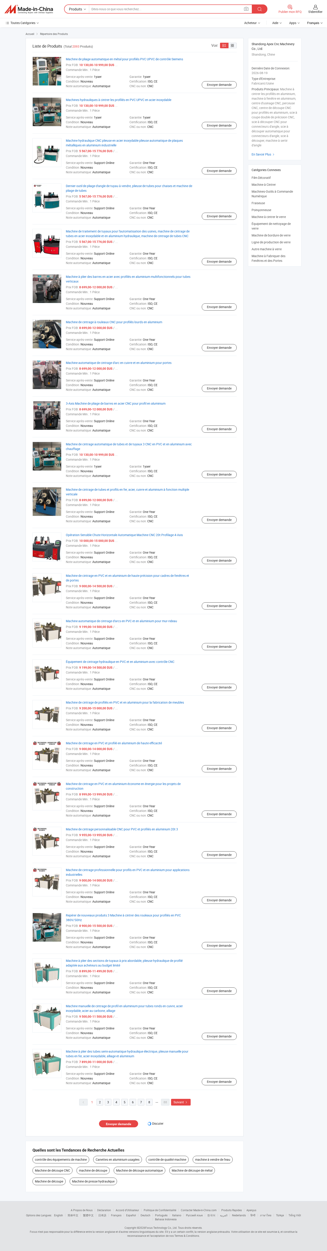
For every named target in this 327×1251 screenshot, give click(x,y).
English (58, 1215)
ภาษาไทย (265, 1215)
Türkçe (280, 1215)
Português (161, 1215)
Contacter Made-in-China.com (199, 1210)
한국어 (211, 1215)
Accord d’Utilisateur (127, 1210)
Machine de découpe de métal (192, 1170)
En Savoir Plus (263, 154)
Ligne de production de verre (271, 242)
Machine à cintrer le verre (269, 217)
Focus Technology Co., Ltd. (161, 1227)
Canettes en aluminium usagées (117, 1159)
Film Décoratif (261, 178)
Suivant (181, 1102)
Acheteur (250, 23)
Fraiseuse (258, 203)
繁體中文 (88, 1215)
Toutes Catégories (22, 23)
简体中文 (73, 1215)
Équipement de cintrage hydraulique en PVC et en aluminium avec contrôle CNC (120, 662)
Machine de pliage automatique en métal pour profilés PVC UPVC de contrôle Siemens (124, 59)
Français (116, 1215)
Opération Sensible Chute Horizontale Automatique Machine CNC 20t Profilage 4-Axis (124, 535)
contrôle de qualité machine (167, 1159)
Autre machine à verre (267, 249)
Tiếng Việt (295, 1215)
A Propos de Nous (82, 1210)
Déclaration (104, 1210)
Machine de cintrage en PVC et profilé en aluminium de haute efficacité (114, 743)
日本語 (102, 1215)
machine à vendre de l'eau (212, 1159)
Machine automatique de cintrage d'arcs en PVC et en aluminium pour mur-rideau (121, 621)
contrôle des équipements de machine (61, 1159)
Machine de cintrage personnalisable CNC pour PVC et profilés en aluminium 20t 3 (122, 829)
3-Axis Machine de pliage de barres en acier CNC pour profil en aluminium (116, 403)
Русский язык (194, 1215)
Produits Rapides (231, 1210)
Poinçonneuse (261, 210)
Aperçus (251, 1210)
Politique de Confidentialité (160, 1210)
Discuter (158, 1123)
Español (131, 1215)
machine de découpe (93, 1170)
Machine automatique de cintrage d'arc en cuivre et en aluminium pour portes (119, 363)
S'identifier (315, 12)
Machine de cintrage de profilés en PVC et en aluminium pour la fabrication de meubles (125, 702)
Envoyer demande (219, 85)
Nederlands (239, 1215)
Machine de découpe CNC (52, 1170)
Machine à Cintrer (264, 184)
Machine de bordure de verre (271, 235)
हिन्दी (252, 1215)
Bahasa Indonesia (166, 1219)
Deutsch (145, 1215)
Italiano (176, 1215)
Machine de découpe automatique (139, 1170)
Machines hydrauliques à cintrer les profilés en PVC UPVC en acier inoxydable (118, 100)
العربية (223, 1215)
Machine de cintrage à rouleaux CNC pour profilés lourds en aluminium (114, 322)
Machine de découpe (49, 1181)
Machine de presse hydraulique (93, 1181)
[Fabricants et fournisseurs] (28, 9)
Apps (292, 23)
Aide (275, 23)
